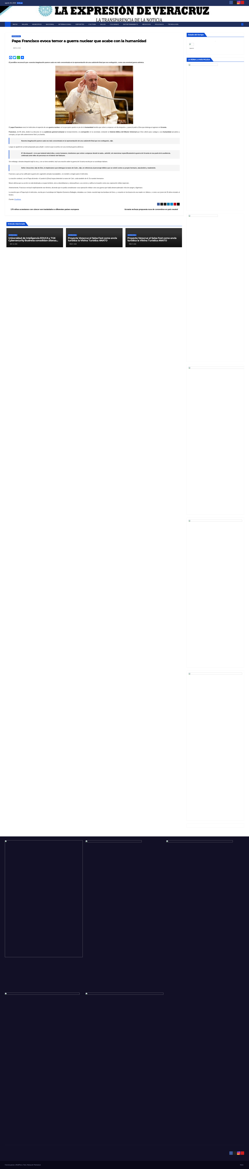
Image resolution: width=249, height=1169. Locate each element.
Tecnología (173, 24)
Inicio (15, 24)
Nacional (50, 24)
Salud (103, 24)
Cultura (92, 24)
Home (241, 1165)
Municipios (37, 24)
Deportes (80, 24)
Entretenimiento (130, 24)
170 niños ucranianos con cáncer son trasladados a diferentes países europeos (44, 209)
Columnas (114, 24)
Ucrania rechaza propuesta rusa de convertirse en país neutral (151, 209)
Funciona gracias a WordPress (14, 1165)
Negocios (146, 24)
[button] (239, 24)
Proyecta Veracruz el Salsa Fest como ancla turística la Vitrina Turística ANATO (92, 239)
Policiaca (159, 24)
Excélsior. (17, 199)
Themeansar (37, 1165)
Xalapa (25, 24)
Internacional (64, 24)
